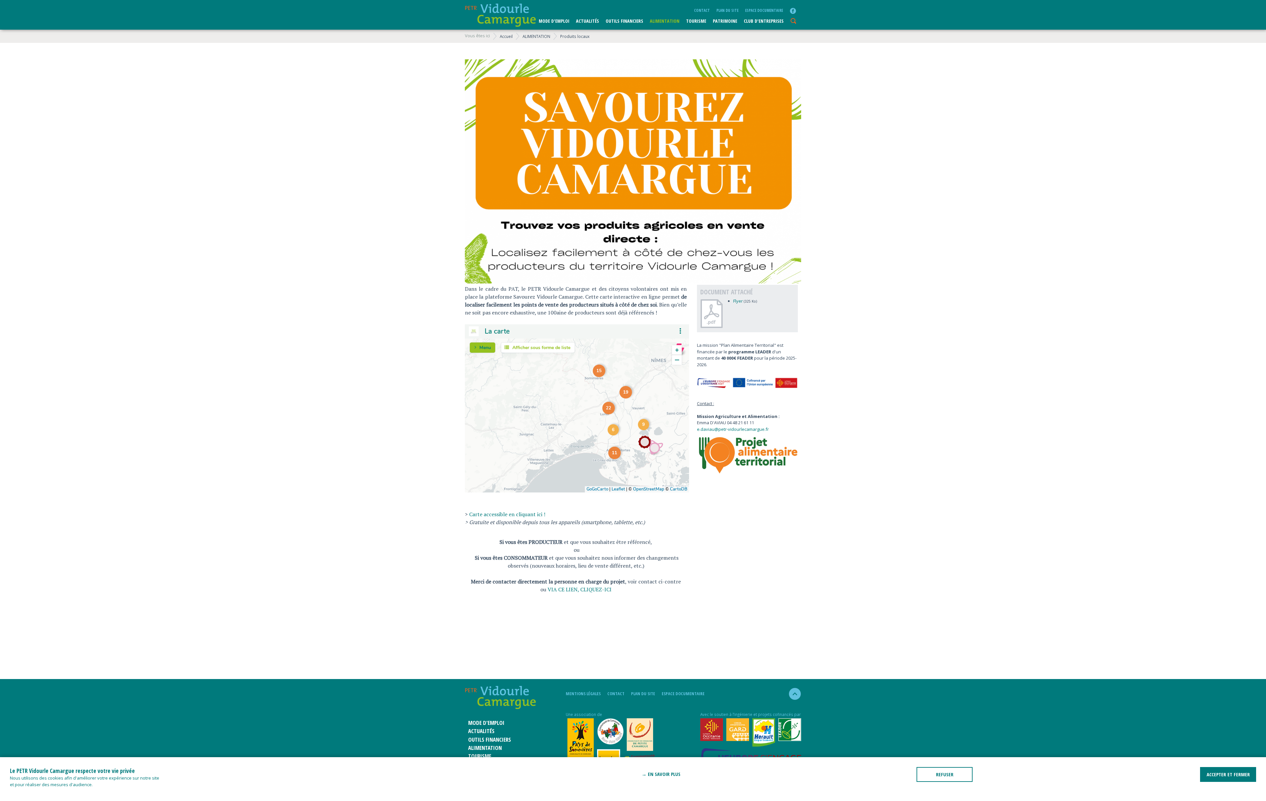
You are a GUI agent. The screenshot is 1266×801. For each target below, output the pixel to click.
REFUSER (944, 774)
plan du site (727, 10)
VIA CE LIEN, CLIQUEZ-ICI (580, 589)
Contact (702, 10)
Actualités (587, 21)
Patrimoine (725, 21)
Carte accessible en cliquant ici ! (507, 514)
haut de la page (792, 693)
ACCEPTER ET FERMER (1228, 774)
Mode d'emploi (554, 21)
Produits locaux (574, 36)
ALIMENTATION (664, 21)
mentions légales (583, 694)
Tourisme (696, 21)
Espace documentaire (764, 10)
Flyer (738, 301)
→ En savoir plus (661, 774)
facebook (793, 11)
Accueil (506, 36)
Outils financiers (624, 21)
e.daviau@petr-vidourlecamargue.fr (733, 429)
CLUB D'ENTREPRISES (764, 21)
